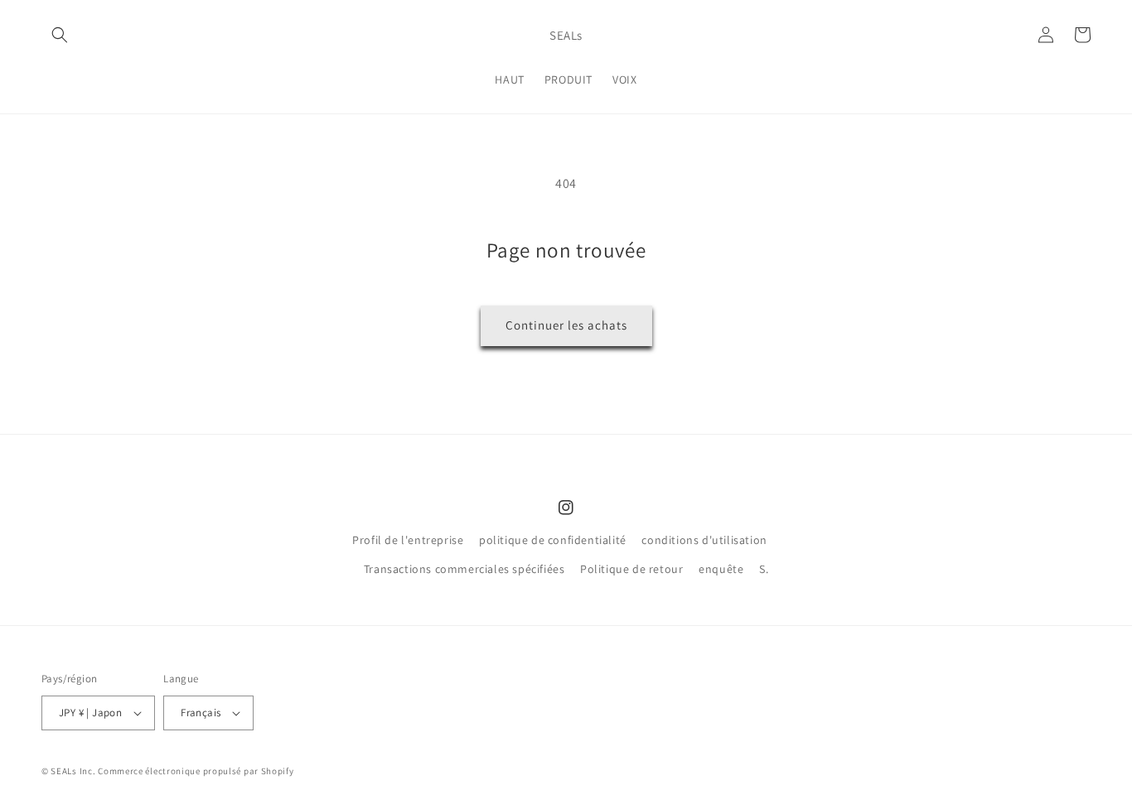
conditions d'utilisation (704, 539)
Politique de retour (631, 568)
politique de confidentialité (552, 539)
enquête (721, 568)
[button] (59, 35)
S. (763, 568)
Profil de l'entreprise (407, 539)
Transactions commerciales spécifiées (464, 568)
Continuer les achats (566, 325)
